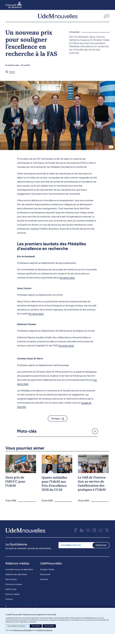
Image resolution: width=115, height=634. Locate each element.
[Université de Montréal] (13, 5)
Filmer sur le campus (13, 584)
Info (111, 147)
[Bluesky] (100, 530)
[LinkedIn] (81, 530)
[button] (106, 16)
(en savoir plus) (67, 277)
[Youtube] (88, 530)
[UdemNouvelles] (57, 16)
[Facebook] (75, 530)
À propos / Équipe (47, 569)
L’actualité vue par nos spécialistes (19, 569)
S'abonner (100, 545)
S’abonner (44, 579)
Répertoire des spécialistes (16, 574)
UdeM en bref (10, 589)
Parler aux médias (12, 594)
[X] (107, 530)
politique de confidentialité (22, 630)
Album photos (11, 579)
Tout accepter (49, 626)
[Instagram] (94, 530)
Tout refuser (35, 626)
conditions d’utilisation (44, 630)
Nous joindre (45, 574)
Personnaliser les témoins (17, 626)
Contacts (9, 599)
